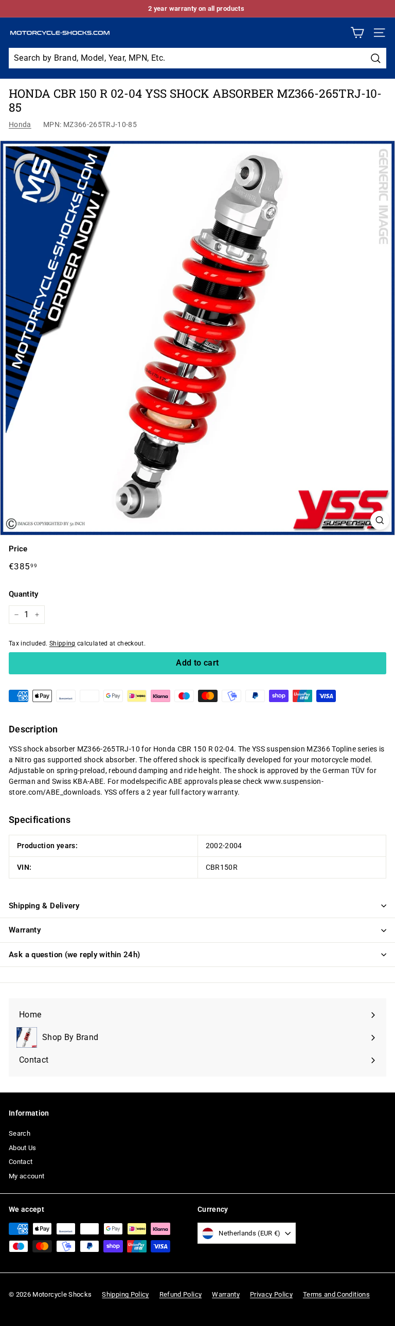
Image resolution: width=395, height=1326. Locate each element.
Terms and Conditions (336, 1294)
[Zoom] (379, 520)
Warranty (25, 930)
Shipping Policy (125, 1294)
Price (18, 548)
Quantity (24, 594)
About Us (23, 1148)
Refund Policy (180, 1294)
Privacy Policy (271, 1294)
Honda (20, 124)
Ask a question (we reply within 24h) (74, 954)
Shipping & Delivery (44, 905)
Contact (20, 1162)
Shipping (62, 643)
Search (19, 1133)
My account (27, 1176)
